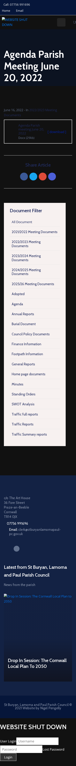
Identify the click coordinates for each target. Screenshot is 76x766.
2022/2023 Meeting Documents (26, 244)
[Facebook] (24, 176)
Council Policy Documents (31, 334)
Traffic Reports (23, 424)
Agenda (17, 304)
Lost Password (53, 749)
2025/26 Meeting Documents (33, 284)
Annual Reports (23, 314)
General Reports (23, 364)
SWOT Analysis (23, 404)
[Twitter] (33, 176)
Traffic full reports (25, 414)
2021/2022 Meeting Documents (34, 232)
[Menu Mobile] (61, 22)
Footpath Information (27, 354)
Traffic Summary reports (29, 434)
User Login (8, 741)
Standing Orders (23, 394)
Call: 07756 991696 (17, 4)
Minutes (17, 384)
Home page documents (28, 374)
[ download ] (57, 132)
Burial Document (24, 324)
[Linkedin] (52, 176)
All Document (22, 222)
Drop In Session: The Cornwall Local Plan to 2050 (37, 663)
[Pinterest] (43, 176)
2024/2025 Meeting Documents (26, 272)
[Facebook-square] (16, 549)
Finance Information (26, 344)
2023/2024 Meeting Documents (26, 258)
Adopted (18, 294)
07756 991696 (17, 523)
